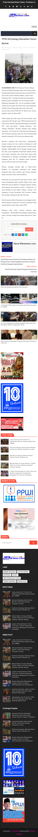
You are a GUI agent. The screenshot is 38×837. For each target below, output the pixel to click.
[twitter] (9, 6)
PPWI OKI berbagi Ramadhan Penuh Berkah (14, 287)
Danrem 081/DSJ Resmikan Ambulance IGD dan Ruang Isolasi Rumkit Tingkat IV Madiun (23, 715)
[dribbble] (20, 6)
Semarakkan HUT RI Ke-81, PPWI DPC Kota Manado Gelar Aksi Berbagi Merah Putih (23, 698)
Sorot (15, 575)
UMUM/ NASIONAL (10, 581)
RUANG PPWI (5, 49)
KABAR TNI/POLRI (9, 571)
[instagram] (31, 6)
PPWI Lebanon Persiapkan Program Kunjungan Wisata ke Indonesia (18, 342)
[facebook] (5, 6)
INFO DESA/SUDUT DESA (12, 578)
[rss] (24, 6)
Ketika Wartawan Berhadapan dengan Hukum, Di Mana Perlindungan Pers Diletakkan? (22, 683)
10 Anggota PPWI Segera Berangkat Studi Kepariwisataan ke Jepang (19, 306)
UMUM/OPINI (22, 581)
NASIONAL (7, 575)
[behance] (28, 6)
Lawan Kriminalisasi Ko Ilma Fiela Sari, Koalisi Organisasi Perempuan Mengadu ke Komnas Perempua (23, 473)
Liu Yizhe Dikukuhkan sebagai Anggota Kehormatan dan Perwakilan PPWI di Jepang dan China (18, 324)
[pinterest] (13, 6)
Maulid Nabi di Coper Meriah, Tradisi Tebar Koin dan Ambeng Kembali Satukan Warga (23, 465)
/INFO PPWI (32, 47)
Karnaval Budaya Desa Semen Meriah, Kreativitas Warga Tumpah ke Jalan (22, 601)
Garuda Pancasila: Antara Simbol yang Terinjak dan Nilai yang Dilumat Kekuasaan (23, 690)
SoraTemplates (15, 831)
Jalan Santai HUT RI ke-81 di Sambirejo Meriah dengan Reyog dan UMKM (23, 441)
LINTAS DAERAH (23, 571)
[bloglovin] (16, 6)
